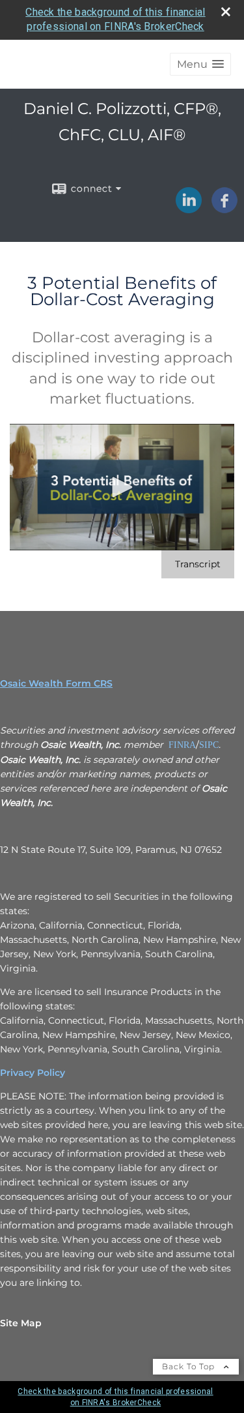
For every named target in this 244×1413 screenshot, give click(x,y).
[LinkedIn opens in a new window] (189, 208)
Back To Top (189, 1366)
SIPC (209, 745)
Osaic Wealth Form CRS (56, 683)
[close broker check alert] (226, 12)
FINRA (182, 745)
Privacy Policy (32, 1072)
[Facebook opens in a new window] (224, 208)
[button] (200, 64)
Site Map (21, 1323)
